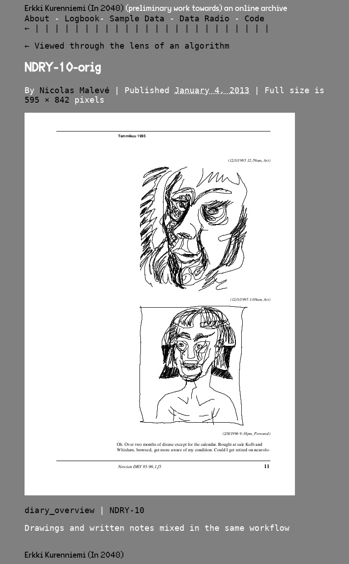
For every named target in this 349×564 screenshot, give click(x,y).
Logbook (82, 18)
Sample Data (137, 18)
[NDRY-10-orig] (160, 492)
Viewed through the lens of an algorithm (127, 45)
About (37, 18)
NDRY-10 (127, 510)
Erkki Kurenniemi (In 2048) (74, 9)
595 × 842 (47, 100)
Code (254, 18)
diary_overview (60, 510)
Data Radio (204, 18)
